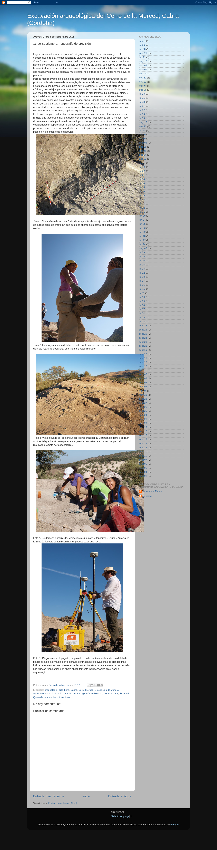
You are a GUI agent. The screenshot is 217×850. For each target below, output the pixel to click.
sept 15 (143, 439)
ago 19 (142, 390)
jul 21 (142, 106)
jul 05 (142, 118)
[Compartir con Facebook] (98, 685)
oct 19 (142, 138)
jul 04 (142, 203)
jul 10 (142, 191)
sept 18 (143, 431)
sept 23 (143, 342)
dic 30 (142, 130)
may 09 (143, 65)
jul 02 (142, 208)
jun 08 (142, 49)
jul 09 (142, 195)
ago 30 (142, 85)
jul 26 (142, 45)
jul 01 (142, 212)
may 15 (143, 122)
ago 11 (142, 150)
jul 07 (142, 110)
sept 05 (143, 378)
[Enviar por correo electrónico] (89, 685)
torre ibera (65, 697)
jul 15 (142, 187)
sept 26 (143, 329)
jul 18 (142, 179)
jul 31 (142, 41)
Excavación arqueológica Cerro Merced (81, 693)
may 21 (143, 394)
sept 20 (143, 423)
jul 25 (142, 98)
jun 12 (142, 57)
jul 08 (142, 305)
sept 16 (143, 358)
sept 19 (143, 350)
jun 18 (142, 236)
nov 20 (142, 77)
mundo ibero (51, 697)
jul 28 (142, 94)
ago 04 (142, 155)
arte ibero (64, 690)
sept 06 (143, 142)
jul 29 (142, 167)
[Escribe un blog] (92, 685)
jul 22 (142, 171)
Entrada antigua (119, 796)
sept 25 (143, 334)
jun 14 (142, 244)
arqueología (51, 690)
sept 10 (143, 455)
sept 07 (143, 374)
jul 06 (142, 114)
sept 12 (143, 366)
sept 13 (143, 362)
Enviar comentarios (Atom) (62, 803)
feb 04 (142, 73)
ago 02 (142, 159)
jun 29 (142, 215)
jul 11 (142, 293)
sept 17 (143, 354)
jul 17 (142, 281)
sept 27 (143, 403)
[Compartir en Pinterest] (101, 685)
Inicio (86, 796)
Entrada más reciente (48, 796)
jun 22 (142, 232)
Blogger (174, 824)
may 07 (143, 69)
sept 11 (143, 370)
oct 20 (142, 134)
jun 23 (142, 228)
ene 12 (142, 126)
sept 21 (143, 53)
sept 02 (143, 476)
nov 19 (142, 81)
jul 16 (142, 183)
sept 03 (143, 386)
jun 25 (142, 224)
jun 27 (142, 220)
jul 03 (142, 317)
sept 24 (143, 338)
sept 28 (143, 325)
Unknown (147, 496)
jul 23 (142, 102)
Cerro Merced (85, 690)
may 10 (143, 61)
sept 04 (143, 382)
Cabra (74, 690)
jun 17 (142, 240)
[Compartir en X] (95, 685)
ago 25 (142, 89)
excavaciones (111, 693)
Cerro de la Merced (152, 491)
